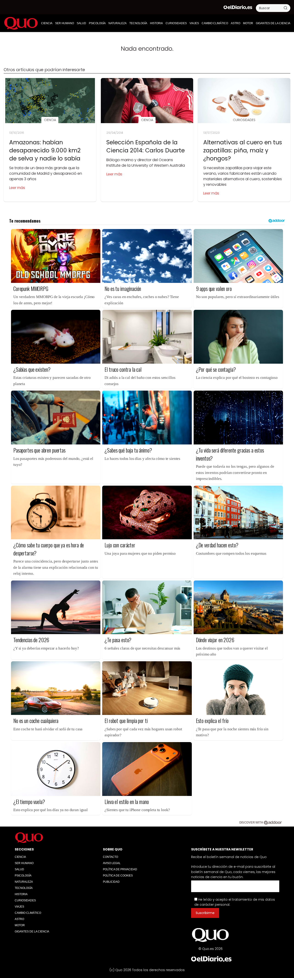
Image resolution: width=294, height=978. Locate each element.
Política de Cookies (118, 875)
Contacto (110, 857)
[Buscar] (285, 8)
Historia (156, 23)
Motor (248, 23)
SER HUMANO (64, 23)
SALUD (81, 23)
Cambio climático (215, 23)
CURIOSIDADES (176, 23)
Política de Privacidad (120, 869)
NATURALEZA (117, 23)
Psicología (97, 23)
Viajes (194, 23)
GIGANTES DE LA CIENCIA (273, 23)
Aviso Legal (112, 863)
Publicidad (111, 881)
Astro (235, 23)
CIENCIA (46, 23)
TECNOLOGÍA (138, 23)
